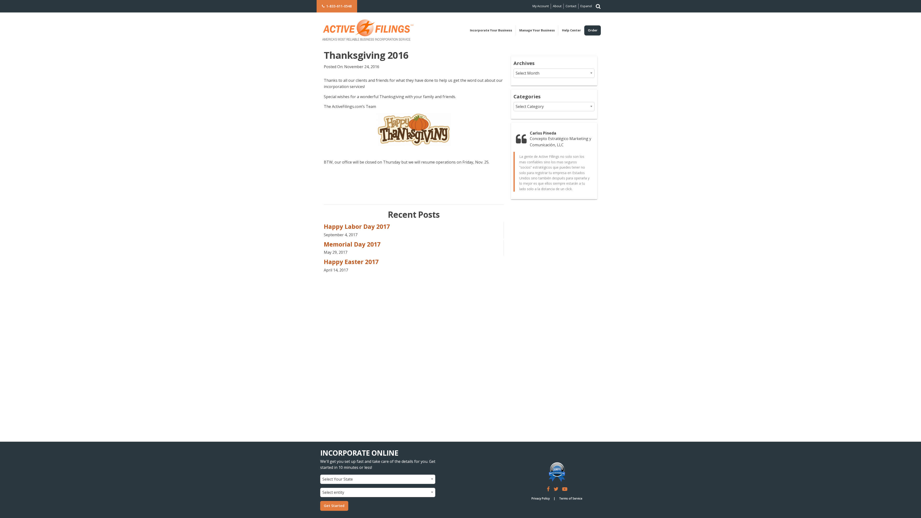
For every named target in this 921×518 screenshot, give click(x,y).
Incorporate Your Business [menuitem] (491, 30)
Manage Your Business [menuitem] (537, 30)
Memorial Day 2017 (352, 244)
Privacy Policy (540, 498)
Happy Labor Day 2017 (357, 226)
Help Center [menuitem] (571, 30)
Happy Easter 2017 (351, 262)
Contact (571, 6)
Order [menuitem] (592, 30)
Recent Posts (414, 214)
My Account (540, 6)
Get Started (334, 505)
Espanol (586, 6)
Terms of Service (570, 498)
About (557, 6)
